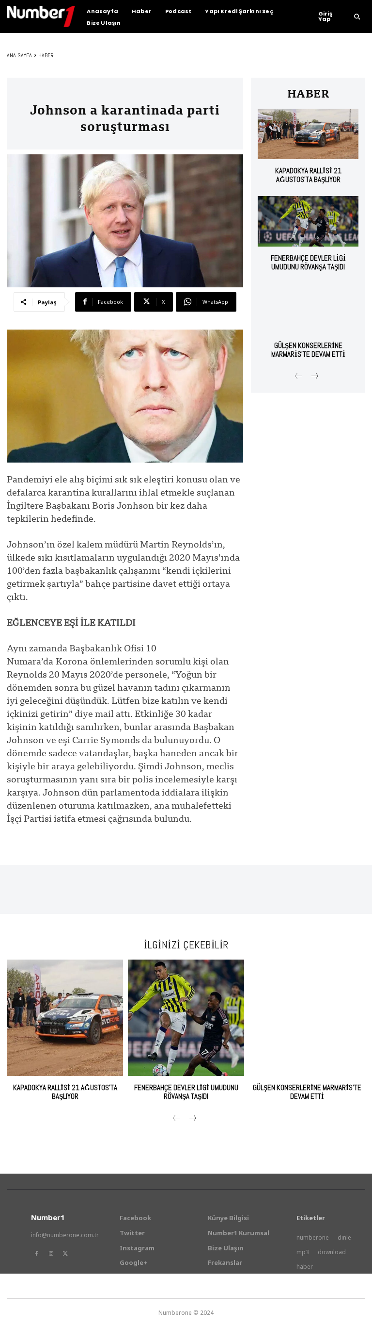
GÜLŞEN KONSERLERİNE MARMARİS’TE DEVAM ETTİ (308, 350)
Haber (46, 55)
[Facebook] (36, 1253)
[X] (65, 1253)
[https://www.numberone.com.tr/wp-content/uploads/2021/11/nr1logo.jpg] (41, 16)
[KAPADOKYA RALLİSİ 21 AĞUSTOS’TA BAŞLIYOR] (308, 134)
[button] (357, 16)
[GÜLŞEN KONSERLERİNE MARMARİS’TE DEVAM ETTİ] (308, 308)
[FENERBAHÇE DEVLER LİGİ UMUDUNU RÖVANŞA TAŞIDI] (308, 221)
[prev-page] (299, 377)
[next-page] (314, 377)
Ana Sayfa (19, 55)
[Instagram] (51, 1253)
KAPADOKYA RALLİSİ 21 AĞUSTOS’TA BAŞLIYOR (308, 175)
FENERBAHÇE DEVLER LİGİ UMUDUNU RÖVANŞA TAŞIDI (308, 262)
